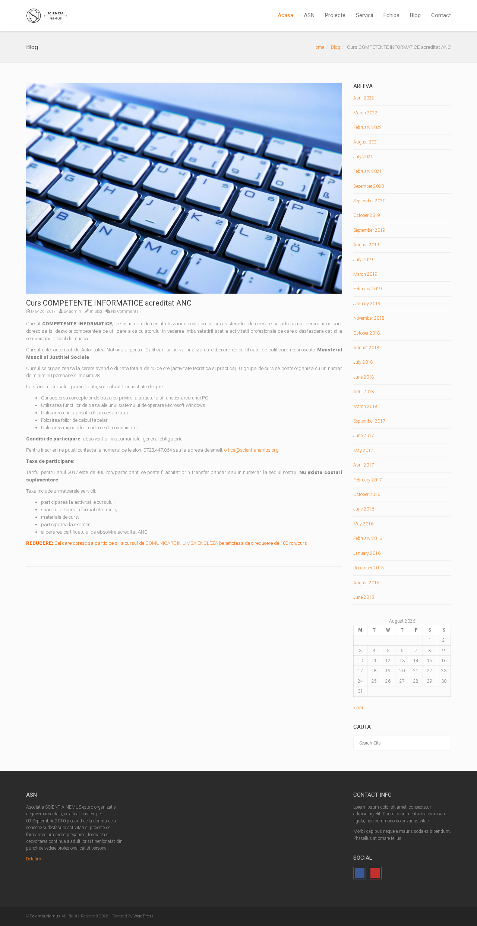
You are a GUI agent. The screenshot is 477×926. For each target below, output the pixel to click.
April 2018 (363, 391)
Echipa (391, 15)
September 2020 (369, 200)
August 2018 (366, 347)
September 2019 (369, 230)
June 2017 (363, 435)
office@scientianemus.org (251, 450)
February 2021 (367, 171)
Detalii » (33, 859)
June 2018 (363, 377)
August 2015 (366, 582)
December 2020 (368, 186)
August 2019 (366, 244)
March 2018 (365, 406)
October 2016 (366, 494)
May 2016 (363, 524)
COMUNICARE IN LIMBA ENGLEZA (181, 543)
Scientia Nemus (45, 916)
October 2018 (366, 333)
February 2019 (367, 288)
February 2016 (367, 538)
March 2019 (365, 274)
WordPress (143, 916)
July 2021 (363, 156)
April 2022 (363, 98)
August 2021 (366, 142)
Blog (415, 15)
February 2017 (367, 480)
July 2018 (363, 362)
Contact (441, 15)
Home (318, 47)
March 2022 (365, 113)
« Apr (358, 707)
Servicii (364, 15)
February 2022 (367, 127)
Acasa (285, 15)
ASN (309, 15)
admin (75, 311)
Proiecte (335, 15)
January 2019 (366, 303)
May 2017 (363, 450)
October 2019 (366, 215)
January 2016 (366, 553)
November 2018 (369, 318)
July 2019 (363, 259)
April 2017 (363, 465)
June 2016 (363, 509)
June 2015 (363, 597)
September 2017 (369, 421)
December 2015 (368, 568)
